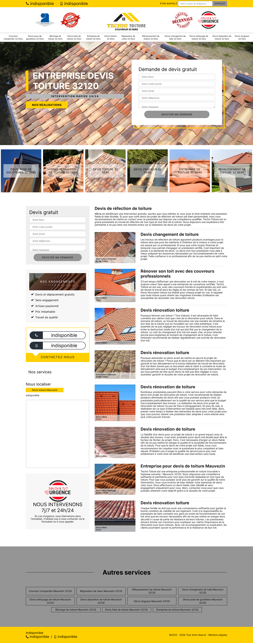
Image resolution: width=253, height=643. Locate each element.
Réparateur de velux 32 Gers (128, 37)
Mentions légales (217, 634)
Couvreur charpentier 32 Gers (13, 37)
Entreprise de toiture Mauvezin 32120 (177, 609)
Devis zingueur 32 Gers (242, 37)
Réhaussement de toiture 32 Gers (150, 37)
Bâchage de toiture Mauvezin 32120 (75, 609)
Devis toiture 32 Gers (110, 37)
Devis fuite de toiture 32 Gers (74, 37)
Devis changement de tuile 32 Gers (175, 37)
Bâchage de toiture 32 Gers (55, 37)
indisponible (41, 3)
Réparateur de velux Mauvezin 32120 (101, 591)
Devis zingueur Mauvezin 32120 (152, 601)
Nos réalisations (47, 105)
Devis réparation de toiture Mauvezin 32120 (101, 601)
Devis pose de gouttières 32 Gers (35, 37)
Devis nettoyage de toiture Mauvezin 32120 (50, 601)
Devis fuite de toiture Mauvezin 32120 (126, 609)
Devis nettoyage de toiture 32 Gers (198, 37)
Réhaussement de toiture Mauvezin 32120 (152, 591)
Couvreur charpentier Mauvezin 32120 (50, 591)
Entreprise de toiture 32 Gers (93, 37)
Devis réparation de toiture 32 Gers (222, 37)
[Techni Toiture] (126, 20)
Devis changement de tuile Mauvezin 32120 (202, 591)
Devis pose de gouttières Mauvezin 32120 (203, 601)
